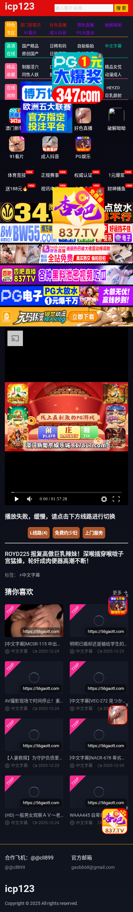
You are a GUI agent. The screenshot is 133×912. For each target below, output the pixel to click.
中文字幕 (31, 575)
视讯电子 (50, 188)
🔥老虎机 (83, 188)
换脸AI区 (58, 74)
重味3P (30, 87)
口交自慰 (58, 66)
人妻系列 (58, 87)
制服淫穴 (30, 66)
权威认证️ (83, 175)
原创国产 (30, 53)
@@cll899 (15, 867)
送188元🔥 (16, 188)
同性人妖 (30, 74)
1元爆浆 (116, 175)
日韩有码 (58, 45)
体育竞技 (17, 175)
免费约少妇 (66, 532)
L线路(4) (38, 532)
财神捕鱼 (116, 188)
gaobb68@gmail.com (93, 867)
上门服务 (94, 532)
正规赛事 (50, 175)
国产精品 (30, 45)
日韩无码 (58, 53)
